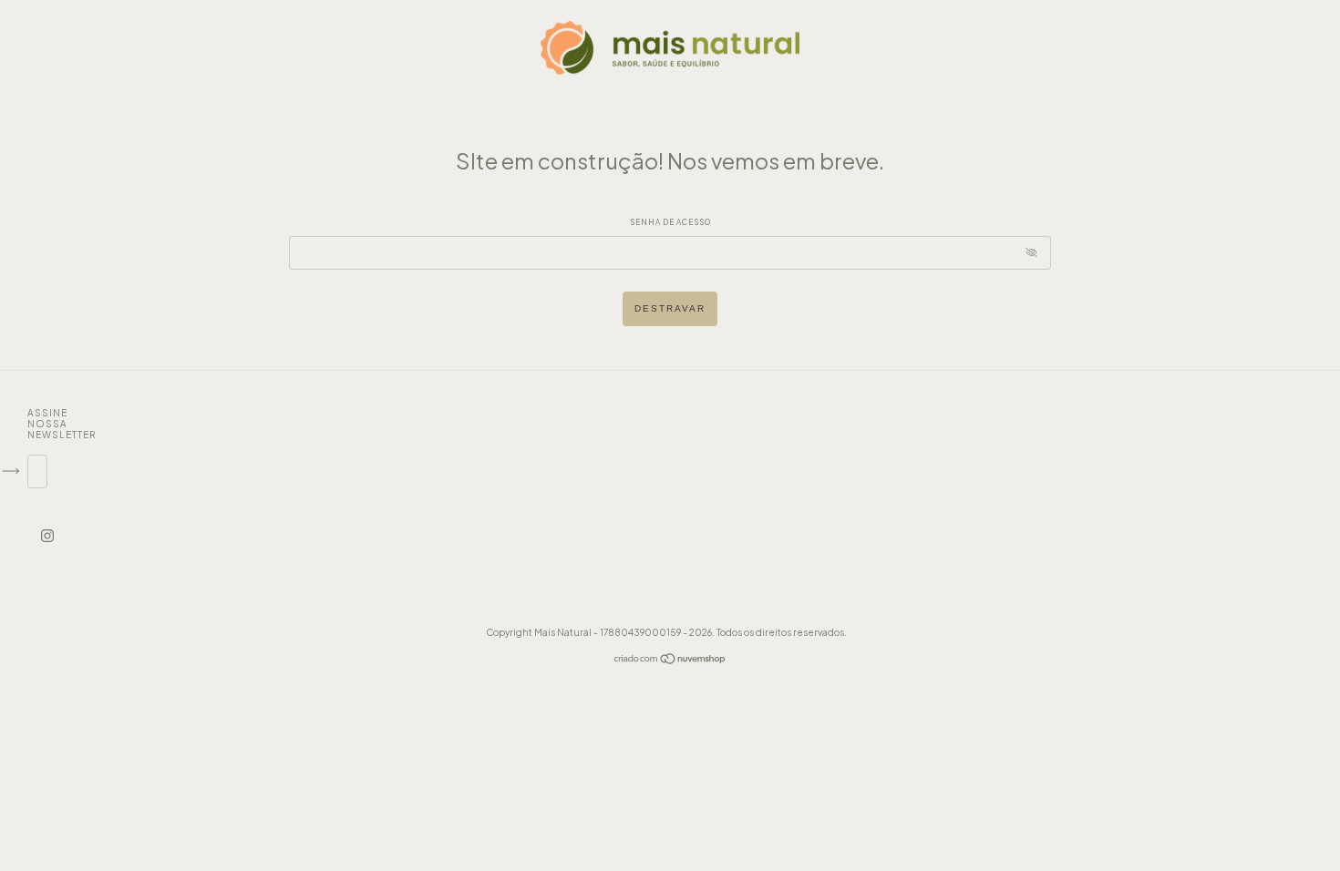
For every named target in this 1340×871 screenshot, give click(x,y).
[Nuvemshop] (670, 660)
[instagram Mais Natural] (47, 535)
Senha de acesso (670, 222)
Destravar (670, 308)
